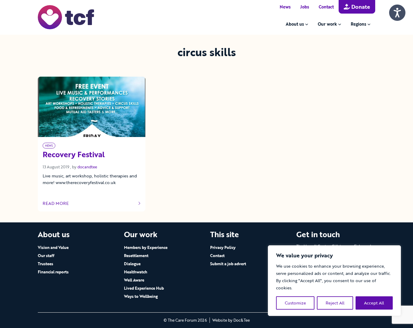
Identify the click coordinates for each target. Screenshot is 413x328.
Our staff (46, 255)
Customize (295, 303)
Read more (61, 203)
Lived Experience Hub (144, 288)
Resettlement (136, 255)
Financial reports (53, 272)
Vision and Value (53, 247)
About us (295, 24)
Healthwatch (135, 272)
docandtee (87, 167)
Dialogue (132, 263)
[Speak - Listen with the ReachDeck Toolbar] (397, 13)
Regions (358, 24)
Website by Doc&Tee (231, 320)
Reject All (335, 303)
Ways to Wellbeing (141, 296)
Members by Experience (145, 247)
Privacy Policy (223, 247)
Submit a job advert (228, 263)
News (285, 7)
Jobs (304, 7)
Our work (327, 24)
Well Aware (134, 280)
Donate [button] (360, 7)
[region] (334, 280)
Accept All (374, 303)
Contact (326, 7)
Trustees (45, 263)
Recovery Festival (74, 155)
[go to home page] (66, 17)
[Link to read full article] (91, 107)
